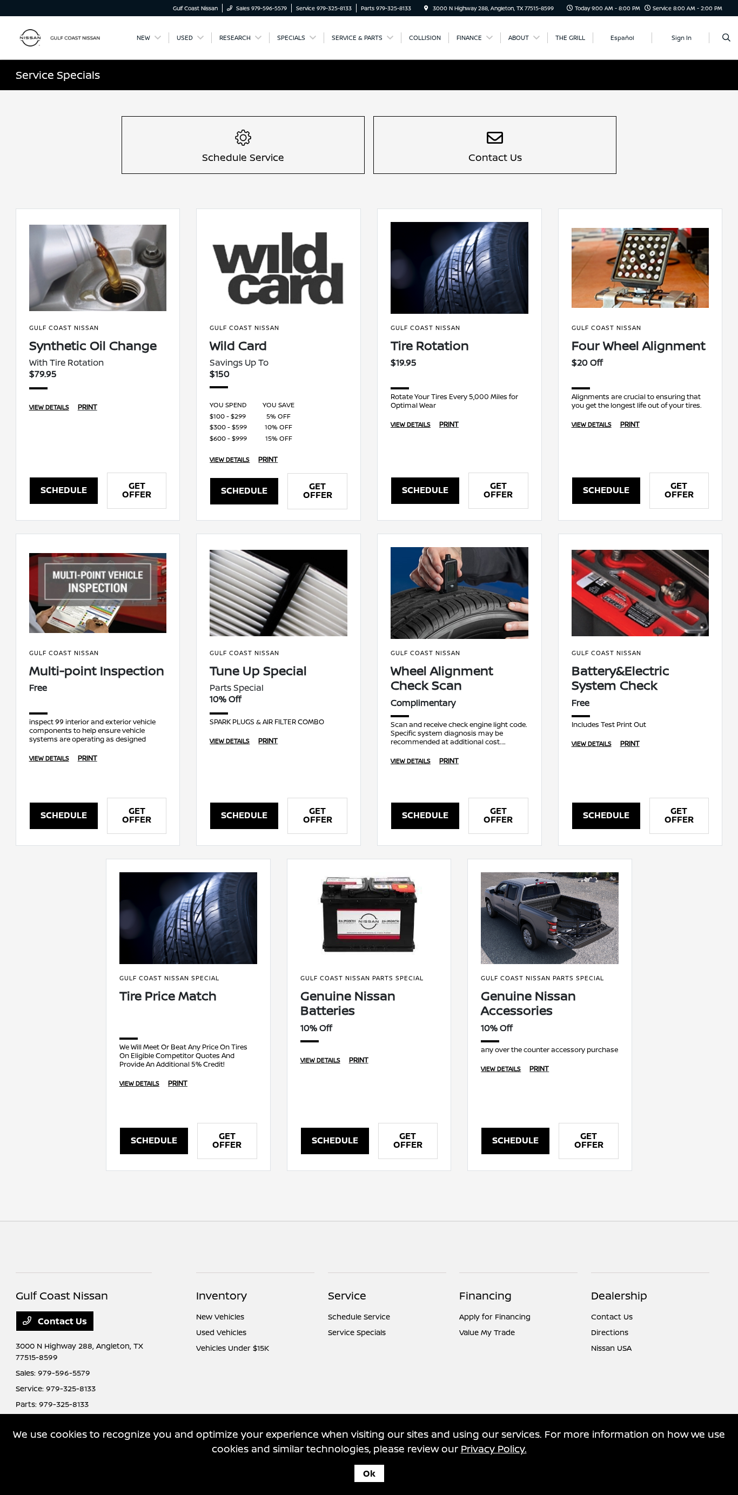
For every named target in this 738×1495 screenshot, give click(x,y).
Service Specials (357, 1332)
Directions (609, 1332)
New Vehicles (220, 1316)
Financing (485, 1295)
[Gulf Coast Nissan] (64, 37)
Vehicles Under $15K (232, 1348)
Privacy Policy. (494, 1448)
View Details (49, 407)
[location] (426, 8)
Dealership (619, 1295)
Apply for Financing (495, 1316)
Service (347, 1295)
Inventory (221, 1295)
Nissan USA (611, 1348)
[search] (726, 37)
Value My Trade (487, 1332)
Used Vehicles (221, 1332)
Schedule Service (359, 1316)
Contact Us (61, 1321)
